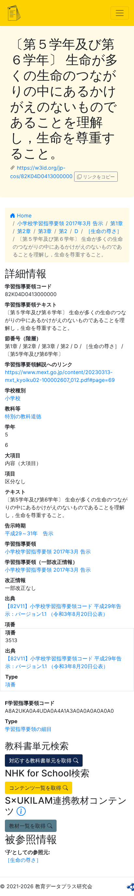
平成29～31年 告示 (29, 533)
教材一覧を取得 (28, 826)
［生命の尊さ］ (104, 231)
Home (23, 215)
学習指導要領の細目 (28, 729)
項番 (10, 684)
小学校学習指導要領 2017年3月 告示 (60, 223)
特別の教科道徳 (23, 416)
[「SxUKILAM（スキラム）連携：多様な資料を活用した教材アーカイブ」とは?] (21, 811)
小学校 (12, 398)
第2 (63, 231)
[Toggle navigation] (120, 12)
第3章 (45, 231)
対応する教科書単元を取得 (41, 760)
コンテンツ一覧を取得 (36, 788)
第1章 (116, 223)
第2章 (24, 231)
